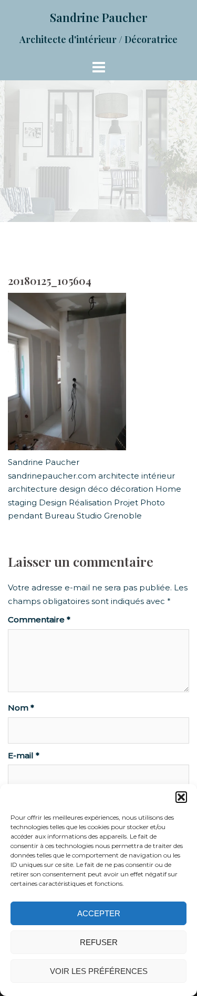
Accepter (98, 913)
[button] (181, 797)
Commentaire (39, 619)
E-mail (23, 755)
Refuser (99, 942)
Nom (21, 708)
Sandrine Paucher (98, 17)
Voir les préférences (99, 971)
